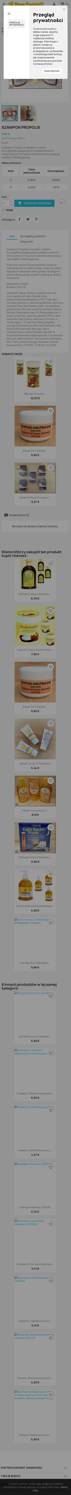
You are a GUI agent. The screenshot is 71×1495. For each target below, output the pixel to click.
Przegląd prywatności (16, 24)
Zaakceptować (52, 70)
